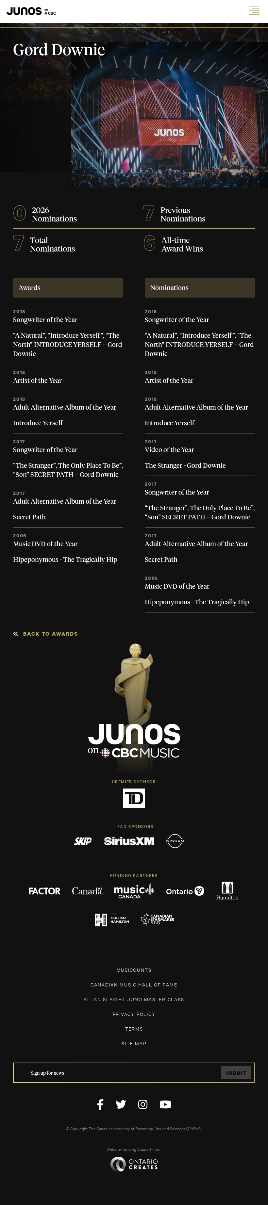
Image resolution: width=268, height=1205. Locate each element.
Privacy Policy (134, 1014)
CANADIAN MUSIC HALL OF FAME (134, 984)
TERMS (134, 1028)
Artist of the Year (37, 381)
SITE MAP (134, 1043)
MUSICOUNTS (134, 970)
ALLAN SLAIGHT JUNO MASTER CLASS (134, 999)
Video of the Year (169, 450)
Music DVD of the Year (45, 544)
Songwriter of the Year (45, 320)
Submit (236, 1073)
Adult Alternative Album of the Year (64, 407)
